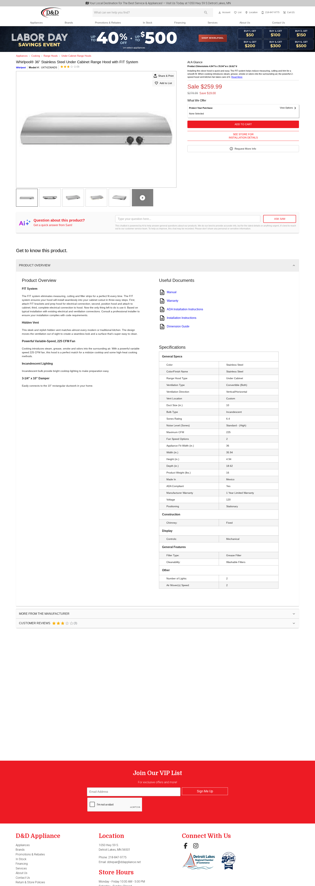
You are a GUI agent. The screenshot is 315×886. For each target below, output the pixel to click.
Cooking (35, 55)
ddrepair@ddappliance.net (124, 862)
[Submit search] (206, 12)
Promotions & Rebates (108, 22)
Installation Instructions (181, 317)
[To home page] (51, 12)
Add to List (166, 83)
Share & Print (166, 75)
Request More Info (245, 148)
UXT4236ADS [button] (49, 67)
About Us (245, 22)
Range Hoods (51, 55)
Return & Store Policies (30, 882)
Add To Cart (243, 124)
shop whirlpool (213, 38)
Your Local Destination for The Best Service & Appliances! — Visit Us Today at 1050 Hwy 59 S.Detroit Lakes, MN (159, 3)
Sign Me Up (205, 791)
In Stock (147, 22)
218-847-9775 (117, 857)
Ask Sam (279, 218)
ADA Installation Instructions (185, 309)
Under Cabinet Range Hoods (76, 55)
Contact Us (278, 22)
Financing (180, 22)
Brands (69, 22)
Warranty (172, 300)
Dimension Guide (178, 326)
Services (212, 22)
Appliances (36, 22)
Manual (171, 292)
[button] (219, 12)
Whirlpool (21, 67)
